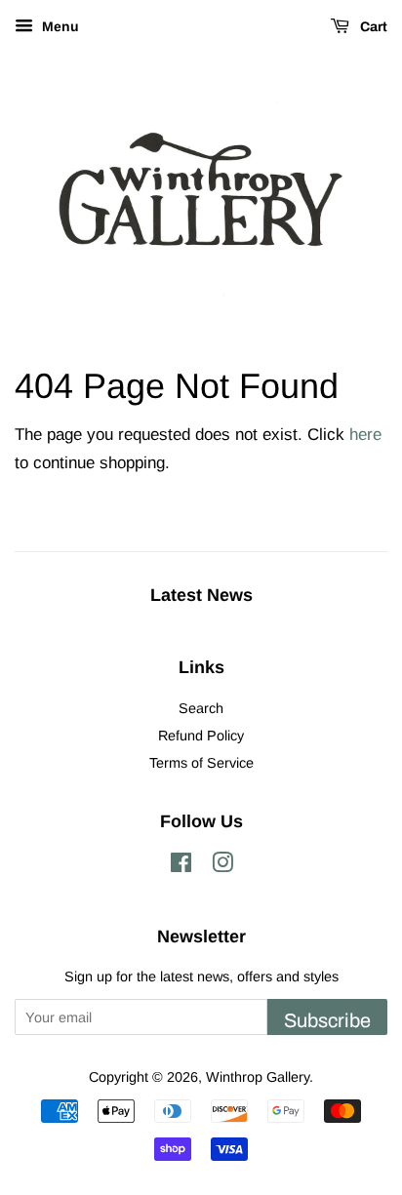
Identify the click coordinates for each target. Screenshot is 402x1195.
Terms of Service (201, 763)
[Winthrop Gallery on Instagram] (222, 866)
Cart (372, 27)
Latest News (201, 595)
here (365, 434)
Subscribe (327, 1020)
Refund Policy (201, 735)
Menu (58, 26)
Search (201, 708)
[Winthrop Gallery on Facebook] (181, 866)
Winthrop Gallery (257, 1077)
